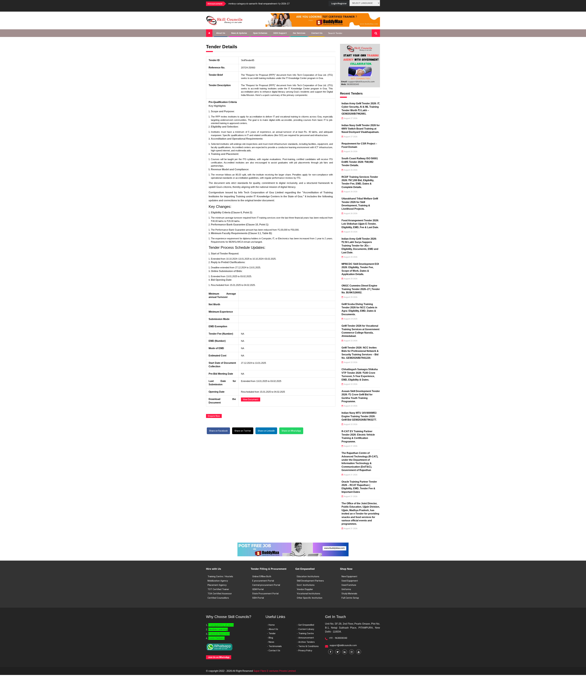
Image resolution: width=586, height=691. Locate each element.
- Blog (270, 637)
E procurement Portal (263, 580)
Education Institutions (308, 576)
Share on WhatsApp (291, 431)
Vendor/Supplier (305, 589)
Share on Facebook (218, 431)
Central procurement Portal (266, 585)
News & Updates (239, 33)
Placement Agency (217, 585)
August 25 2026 (350, 232)
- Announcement (305, 637)
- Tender (271, 633)
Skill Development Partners (310, 580)
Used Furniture (349, 585)
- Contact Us (273, 650)
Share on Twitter (242, 431)
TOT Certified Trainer (218, 589)
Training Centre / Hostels (220, 576)
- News (270, 642)
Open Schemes (260, 33)
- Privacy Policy (304, 650)
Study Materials (349, 593)
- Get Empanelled (305, 625)
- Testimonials (274, 646)
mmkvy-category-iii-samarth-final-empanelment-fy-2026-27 (258, 3)
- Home (271, 625)
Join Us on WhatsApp (218, 657)
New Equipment (349, 576)
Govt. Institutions (306, 585)
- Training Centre (305, 633)
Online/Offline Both (261, 576)
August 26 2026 (350, 151)
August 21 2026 (350, 446)
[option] (267, 4)
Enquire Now (214, 416)
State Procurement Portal (265, 593)
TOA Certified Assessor (220, 593)
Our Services (299, 33)
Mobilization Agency (218, 580)
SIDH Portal (258, 597)
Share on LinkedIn (266, 431)
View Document (250, 399)
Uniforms (346, 589)
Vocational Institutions (308, 593)
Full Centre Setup (350, 597)
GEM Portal (258, 589)
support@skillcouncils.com (343, 645)
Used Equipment (350, 580)
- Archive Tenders (306, 642)
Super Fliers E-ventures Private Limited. (274, 670)
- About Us (272, 629)
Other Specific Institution (309, 597)
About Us (220, 33)
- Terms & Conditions (308, 646)
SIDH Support (280, 33)
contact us (316, 33)
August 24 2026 (350, 319)
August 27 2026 (350, 118)
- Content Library (305, 629)
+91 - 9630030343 (338, 638)
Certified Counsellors (218, 597)
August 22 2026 (350, 341)
